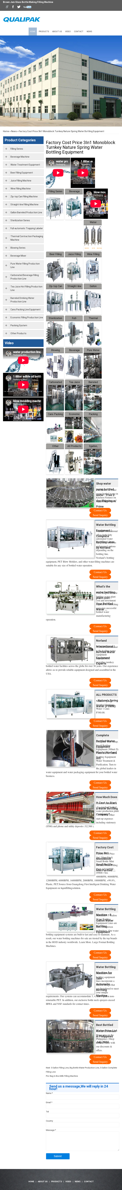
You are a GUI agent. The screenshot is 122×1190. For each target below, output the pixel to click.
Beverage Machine (19, 156)
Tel (47, 1111)
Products (44, 31)
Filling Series (55, 191)
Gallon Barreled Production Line (26, 212)
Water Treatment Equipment (25, 164)
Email (49, 1102)
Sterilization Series (20, 220)
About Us (57, 31)
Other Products (18, 333)
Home (32, 31)
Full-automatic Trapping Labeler (26, 228)
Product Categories (20, 140)
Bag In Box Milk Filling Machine (64, 1076)
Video (68, 31)
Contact (78, 31)
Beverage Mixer (18, 255)
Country (49, 1121)
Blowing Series (17, 247)
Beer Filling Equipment (21, 172)
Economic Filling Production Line (26, 317)
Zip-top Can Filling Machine (24, 196)
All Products (74, 446)
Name (49, 1093)
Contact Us (100, 510)
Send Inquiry (100, 515)
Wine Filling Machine (20, 188)
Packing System (18, 325)
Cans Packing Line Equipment (25, 309)
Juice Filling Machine (20, 180)
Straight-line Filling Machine (24, 204)
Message (51, 1130)
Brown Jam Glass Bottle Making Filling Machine (28, 2)
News (89, 31)
